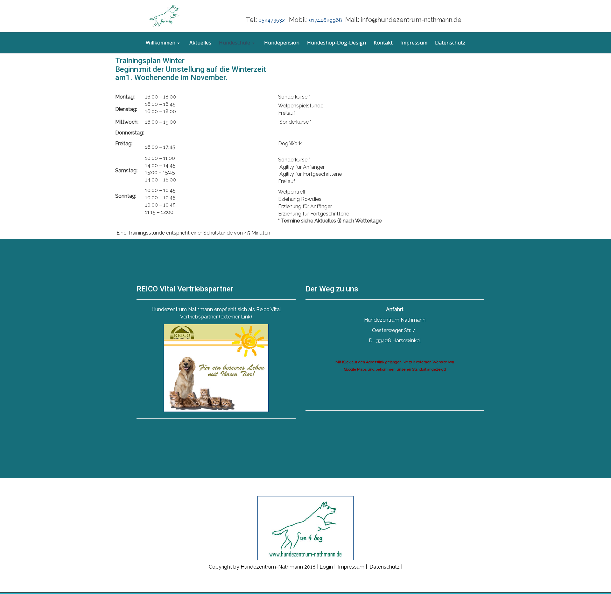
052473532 (272, 20)
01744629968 (325, 20)
